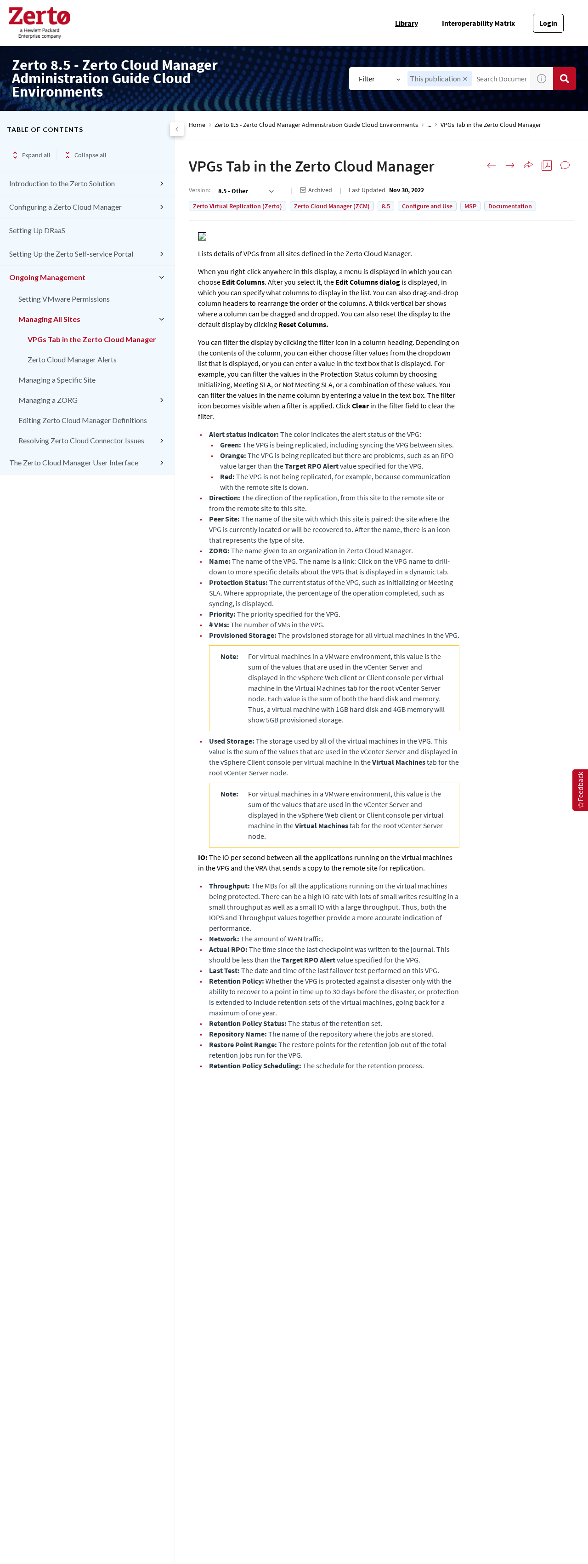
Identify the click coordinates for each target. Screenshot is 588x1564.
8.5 (386, 206)
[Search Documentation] (564, 78)
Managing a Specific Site (57, 379)
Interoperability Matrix (478, 23)
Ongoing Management (47, 277)
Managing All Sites (49, 319)
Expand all (36, 155)
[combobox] (245, 190)
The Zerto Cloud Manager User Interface (73, 462)
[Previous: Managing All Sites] (491, 165)
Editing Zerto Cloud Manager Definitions (82, 420)
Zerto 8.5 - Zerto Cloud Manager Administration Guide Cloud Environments (316, 125)
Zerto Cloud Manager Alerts (72, 359)
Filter (367, 78)
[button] (465, 78)
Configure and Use (427, 206)
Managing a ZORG (48, 399)
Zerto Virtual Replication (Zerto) (237, 206)
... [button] (429, 125)
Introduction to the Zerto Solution (62, 183)
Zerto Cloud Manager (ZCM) (332, 206)
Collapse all (90, 155)
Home (197, 125)
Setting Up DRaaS (37, 230)
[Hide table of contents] (177, 129)
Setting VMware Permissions (64, 298)
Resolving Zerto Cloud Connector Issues (81, 440)
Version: (199, 190)
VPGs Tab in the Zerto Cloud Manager (92, 339)
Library (406, 23)
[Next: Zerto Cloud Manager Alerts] (510, 165)
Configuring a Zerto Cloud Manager (65, 206)
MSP (470, 206)
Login (548, 23)
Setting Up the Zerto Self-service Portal (71, 253)
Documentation (510, 206)
